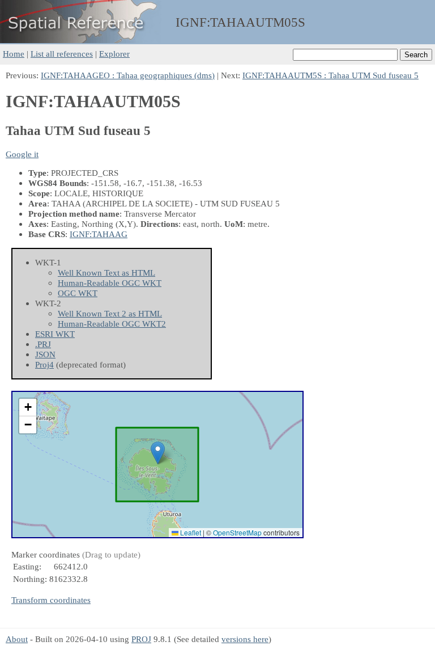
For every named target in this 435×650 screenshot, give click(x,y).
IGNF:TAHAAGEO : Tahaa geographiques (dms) (128, 75)
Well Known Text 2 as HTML (110, 313)
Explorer (114, 53)
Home (13, 53)
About (17, 639)
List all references (62, 53)
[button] (158, 453)
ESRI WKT (55, 334)
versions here (244, 639)
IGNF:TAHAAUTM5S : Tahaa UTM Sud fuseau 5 (330, 75)
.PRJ (43, 344)
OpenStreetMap (237, 532)
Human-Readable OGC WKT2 (112, 323)
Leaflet (189, 532)
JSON (45, 354)
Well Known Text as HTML (106, 272)
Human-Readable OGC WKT (109, 283)
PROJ (141, 639)
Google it (22, 154)
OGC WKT (77, 293)
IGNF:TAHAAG (98, 234)
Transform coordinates (51, 600)
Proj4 (44, 364)
